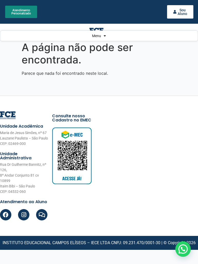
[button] (183, 249)
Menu (96, 36)
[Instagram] (23, 214)
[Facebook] (5, 214)
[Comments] (41, 214)
